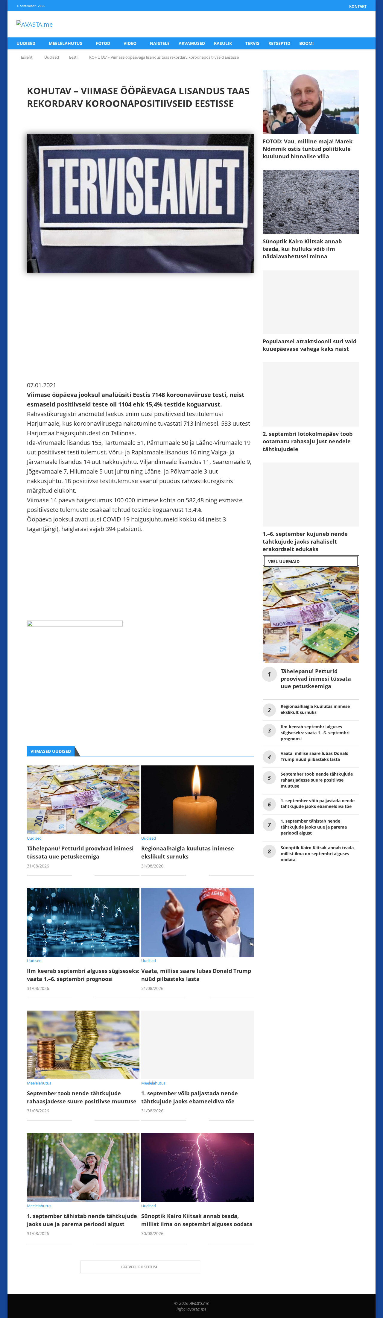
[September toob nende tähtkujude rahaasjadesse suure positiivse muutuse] (83, 1045)
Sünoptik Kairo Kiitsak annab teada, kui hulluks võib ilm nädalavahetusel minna (302, 249)
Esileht (27, 57)
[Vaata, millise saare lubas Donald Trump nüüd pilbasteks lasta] (197, 922)
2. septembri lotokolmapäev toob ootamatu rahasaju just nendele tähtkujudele (307, 441)
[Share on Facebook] (81, 876)
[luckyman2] (75, 625)
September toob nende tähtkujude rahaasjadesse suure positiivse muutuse (317, 780)
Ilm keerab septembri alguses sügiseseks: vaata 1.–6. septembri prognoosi (315, 732)
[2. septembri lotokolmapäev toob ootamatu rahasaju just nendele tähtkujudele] (311, 394)
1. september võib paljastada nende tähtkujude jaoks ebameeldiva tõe (318, 803)
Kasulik (223, 43)
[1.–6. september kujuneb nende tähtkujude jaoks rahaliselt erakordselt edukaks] (311, 494)
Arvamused (192, 43)
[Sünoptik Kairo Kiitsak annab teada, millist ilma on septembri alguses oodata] (197, 1167)
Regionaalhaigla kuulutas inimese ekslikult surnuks (315, 709)
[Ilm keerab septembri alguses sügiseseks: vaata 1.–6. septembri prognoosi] (83, 922)
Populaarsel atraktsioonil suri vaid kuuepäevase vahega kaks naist (309, 345)
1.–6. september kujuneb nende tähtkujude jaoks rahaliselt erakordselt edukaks (305, 541)
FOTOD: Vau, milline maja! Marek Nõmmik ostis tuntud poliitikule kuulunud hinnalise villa (307, 149)
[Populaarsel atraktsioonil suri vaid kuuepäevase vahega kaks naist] (311, 302)
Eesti (73, 57)
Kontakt (358, 6)
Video (130, 43)
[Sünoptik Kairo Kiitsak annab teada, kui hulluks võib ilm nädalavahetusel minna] (311, 202)
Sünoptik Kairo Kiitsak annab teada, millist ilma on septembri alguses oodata (318, 853)
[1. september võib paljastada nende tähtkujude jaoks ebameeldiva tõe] (197, 1045)
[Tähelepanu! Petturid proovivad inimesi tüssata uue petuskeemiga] (83, 799)
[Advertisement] (140, 338)
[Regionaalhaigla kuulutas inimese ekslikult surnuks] (197, 799)
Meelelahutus (65, 43)
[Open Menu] (360, 24)
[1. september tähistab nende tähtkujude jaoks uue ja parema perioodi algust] (83, 1167)
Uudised (25, 43)
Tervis (252, 43)
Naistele (160, 43)
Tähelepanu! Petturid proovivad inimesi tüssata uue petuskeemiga (316, 679)
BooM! (306, 43)
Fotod (103, 43)
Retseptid (279, 43)
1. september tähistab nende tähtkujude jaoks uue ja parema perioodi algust (314, 827)
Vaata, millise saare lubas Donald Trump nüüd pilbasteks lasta (315, 756)
